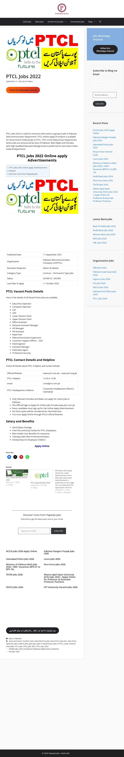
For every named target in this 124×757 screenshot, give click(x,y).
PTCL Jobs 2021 (29, 646)
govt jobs (32, 644)
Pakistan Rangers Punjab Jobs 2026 (59, 552)
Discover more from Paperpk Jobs (23, 174)
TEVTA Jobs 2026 (14, 574)
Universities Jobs (77, 21)
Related (12, 170)
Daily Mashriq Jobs (42, 641)
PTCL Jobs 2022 (42, 646)
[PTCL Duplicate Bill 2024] (42, 475)
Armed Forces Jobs (55, 21)
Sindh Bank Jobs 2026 (103, 176)
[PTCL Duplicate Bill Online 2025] (17, 472)
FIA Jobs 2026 (99, 283)
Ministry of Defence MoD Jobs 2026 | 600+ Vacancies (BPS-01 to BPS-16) (23, 567)
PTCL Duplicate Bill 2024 (40, 483)
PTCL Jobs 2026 (100, 298)
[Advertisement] (42, 114)
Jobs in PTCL (58, 644)
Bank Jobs (39, 21)
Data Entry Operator (59, 641)
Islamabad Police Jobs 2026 (20, 558)
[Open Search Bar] (100, 22)
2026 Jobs (27, 21)
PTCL (59, 262)
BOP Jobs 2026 (100, 238)
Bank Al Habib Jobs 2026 (104, 226)
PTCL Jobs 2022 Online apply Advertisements (28, 167)
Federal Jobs (23, 644)
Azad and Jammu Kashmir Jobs (21, 641)
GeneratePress (76, 753)
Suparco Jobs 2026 (101, 279)
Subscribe (58, 531)
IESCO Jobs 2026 (100, 287)
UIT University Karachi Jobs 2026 (61, 587)
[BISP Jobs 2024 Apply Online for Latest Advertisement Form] (67, 481)
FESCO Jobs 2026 (14, 587)
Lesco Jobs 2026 (52, 558)
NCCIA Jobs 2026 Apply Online (21, 551)
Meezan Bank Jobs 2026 (104, 234)
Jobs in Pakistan (15, 638)
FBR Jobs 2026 (99, 267)
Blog (90, 21)
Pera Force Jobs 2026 (54, 564)
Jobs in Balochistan (44, 644)
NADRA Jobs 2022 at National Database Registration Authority (34, 649)
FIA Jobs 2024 (14, 651)
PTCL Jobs (19, 646)
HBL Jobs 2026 (100, 242)
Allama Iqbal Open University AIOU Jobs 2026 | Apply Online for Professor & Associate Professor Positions (59, 578)
